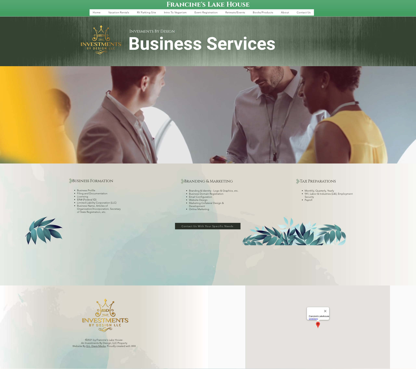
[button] (118, 12)
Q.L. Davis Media (96, 346)
